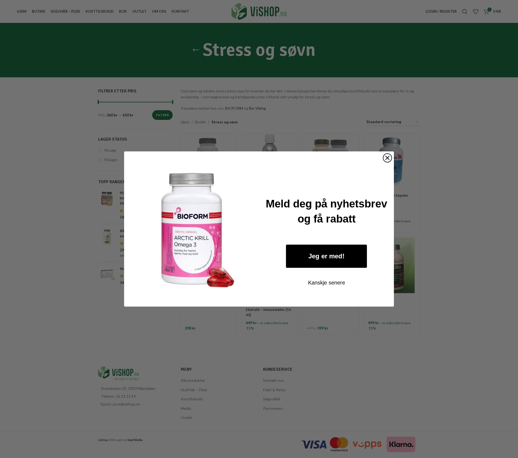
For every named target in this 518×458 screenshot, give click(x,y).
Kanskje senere (326, 283)
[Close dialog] (387, 158)
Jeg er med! (326, 256)
